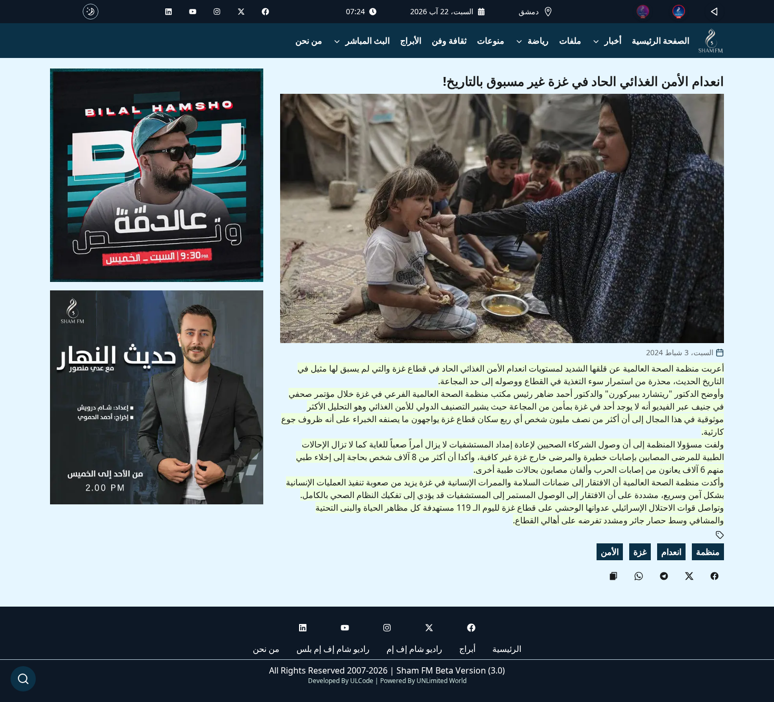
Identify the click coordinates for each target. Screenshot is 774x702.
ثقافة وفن (449, 40)
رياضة (538, 40)
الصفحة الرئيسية (660, 40)
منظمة (708, 552)
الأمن (610, 552)
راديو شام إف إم (414, 649)
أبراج (467, 649)
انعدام (671, 552)
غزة (640, 552)
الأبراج (410, 40)
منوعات (490, 40)
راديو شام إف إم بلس (333, 649)
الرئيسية (506, 649)
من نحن (308, 40)
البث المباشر (367, 40)
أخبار (612, 40)
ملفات (570, 40)
